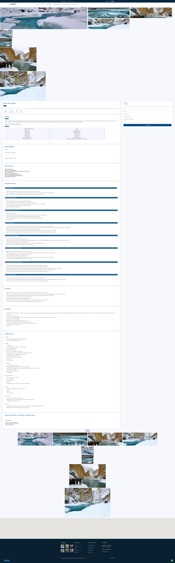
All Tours (38, 4)
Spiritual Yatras (49, 4)
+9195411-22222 (70, 1)
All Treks (42, 4)
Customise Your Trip (78, 546)
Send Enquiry (147, 125)
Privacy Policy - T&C (78, 550)
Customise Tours (91, 548)
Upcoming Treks (91, 546)
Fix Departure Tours (57, 4)
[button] (148, 116)
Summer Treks (90, 550)
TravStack (84, 558)
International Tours (66, 4)
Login (112, 1)
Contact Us (76, 552)
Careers (76, 548)
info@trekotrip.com (64, 1)
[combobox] (125, 114)
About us (76, 545)
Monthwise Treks (75, 4)
